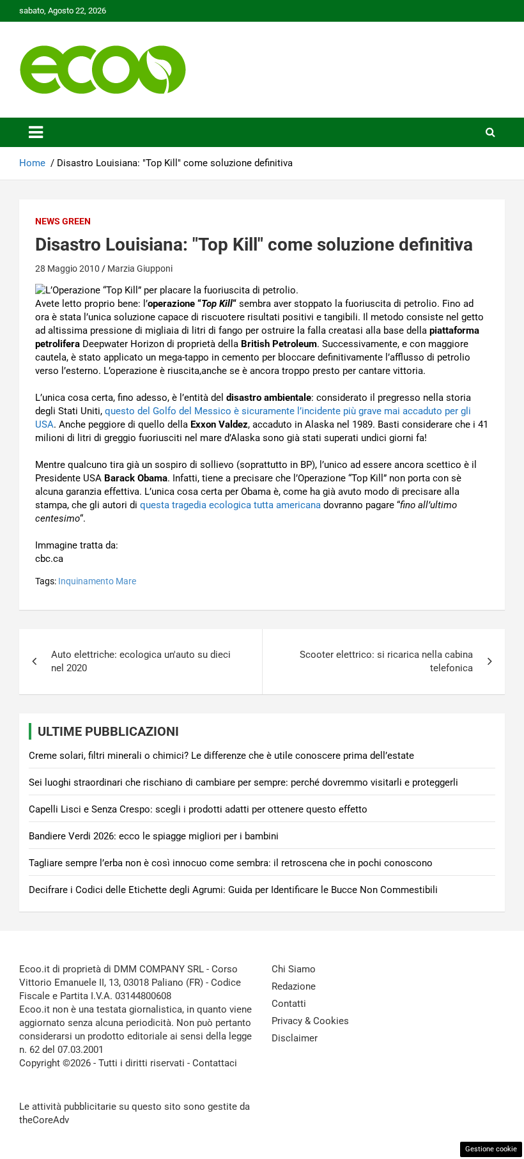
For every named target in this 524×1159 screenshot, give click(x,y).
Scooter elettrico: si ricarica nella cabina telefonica (386, 661)
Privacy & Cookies (310, 1021)
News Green (63, 221)
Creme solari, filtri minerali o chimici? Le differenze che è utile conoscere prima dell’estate (221, 755)
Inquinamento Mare (97, 581)
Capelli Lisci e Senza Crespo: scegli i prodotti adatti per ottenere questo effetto (198, 809)
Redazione (294, 986)
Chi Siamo (294, 969)
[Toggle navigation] (35, 132)
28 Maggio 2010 (67, 268)
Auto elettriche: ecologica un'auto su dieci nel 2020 (141, 661)
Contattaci (214, 1063)
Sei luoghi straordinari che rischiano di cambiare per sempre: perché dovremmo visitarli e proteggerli (243, 782)
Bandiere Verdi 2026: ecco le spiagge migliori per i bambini (154, 836)
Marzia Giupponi (140, 268)
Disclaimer (295, 1038)
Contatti (289, 1003)
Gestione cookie (491, 1149)
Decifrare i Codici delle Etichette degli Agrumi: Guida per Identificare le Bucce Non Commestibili (233, 890)
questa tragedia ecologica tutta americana (231, 505)
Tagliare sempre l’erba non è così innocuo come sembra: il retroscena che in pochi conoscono (231, 863)
